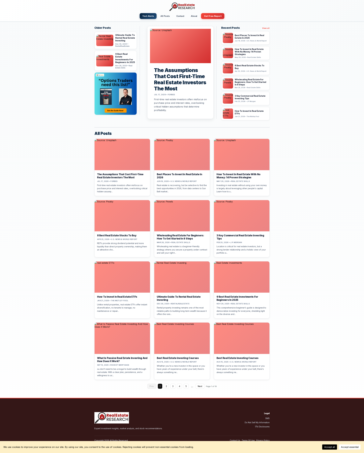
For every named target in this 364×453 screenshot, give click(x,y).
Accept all (329, 447)
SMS (267, 418)
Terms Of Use (248, 440)
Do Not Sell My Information (257, 422)
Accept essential (350, 447)
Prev (152, 386)
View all (266, 28)
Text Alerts (148, 16)
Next (200, 386)
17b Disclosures (262, 426)
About (194, 16)
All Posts (165, 16)
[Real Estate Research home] (182, 6)
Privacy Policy (263, 440)
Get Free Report (212, 16)
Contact (180, 16)
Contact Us (235, 440)
